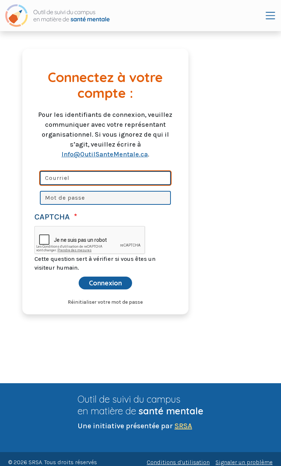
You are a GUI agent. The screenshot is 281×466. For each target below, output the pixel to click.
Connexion (105, 283)
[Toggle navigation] (270, 15)
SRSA (183, 426)
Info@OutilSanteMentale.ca (104, 154)
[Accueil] (57, 15)
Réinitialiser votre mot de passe (105, 302)
